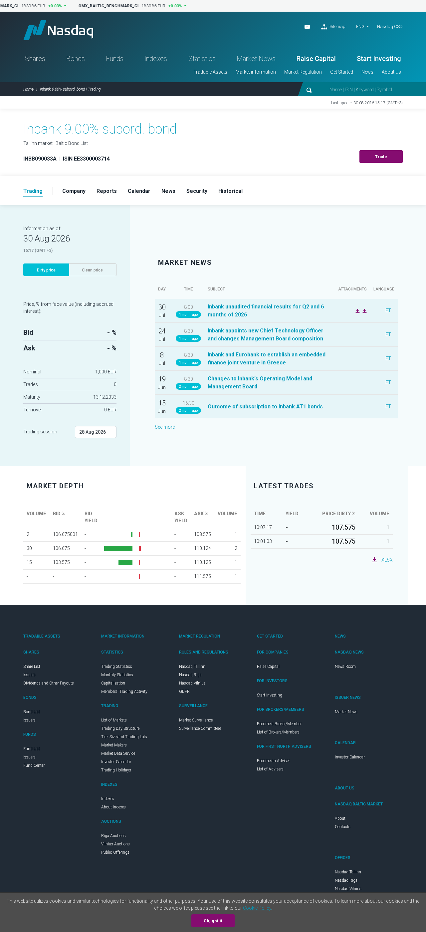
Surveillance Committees (200, 728)
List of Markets (114, 720)
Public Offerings (115, 852)
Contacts (342, 826)
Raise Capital (316, 59)
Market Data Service (118, 753)
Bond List (31, 711)
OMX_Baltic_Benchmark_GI (105, 6)
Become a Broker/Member (279, 723)
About (340, 818)
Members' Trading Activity (124, 691)
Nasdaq (58, 30)
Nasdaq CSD (390, 26)
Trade (381, 157)
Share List (31, 666)
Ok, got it (213, 921)
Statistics (202, 59)
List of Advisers (270, 769)
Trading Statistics (116, 666)
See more (165, 427)
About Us (391, 72)
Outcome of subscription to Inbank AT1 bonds (265, 406)
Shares (35, 59)
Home (28, 89)
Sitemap (336, 26)
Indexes (155, 59)
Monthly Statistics (117, 675)
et (388, 310)
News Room (345, 666)
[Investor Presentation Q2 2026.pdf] (357, 310)
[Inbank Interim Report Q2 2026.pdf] (364, 310)
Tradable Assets (210, 72)
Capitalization (113, 683)
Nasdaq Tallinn (192, 666)
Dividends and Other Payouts (48, 683)
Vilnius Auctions (115, 844)
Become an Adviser (273, 760)
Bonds (75, 59)
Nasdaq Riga (190, 675)
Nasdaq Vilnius (192, 683)
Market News (256, 59)
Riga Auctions (113, 835)
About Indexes (113, 807)
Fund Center (34, 765)
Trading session (40, 431)
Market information (256, 72)
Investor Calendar (116, 761)
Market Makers (114, 745)
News (367, 72)
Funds (114, 59)
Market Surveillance (196, 720)
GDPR (184, 691)
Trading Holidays (116, 770)
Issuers (29, 675)
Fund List (31, 748)
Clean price (92, 270)
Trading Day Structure (120, 728)
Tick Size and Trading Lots (124, 736)
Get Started (341, 72)
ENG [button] (360, 26)
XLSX (387, 560)
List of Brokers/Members (278, 732)
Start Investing (379, 59)
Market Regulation (303, 72)
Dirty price (46, 270)
